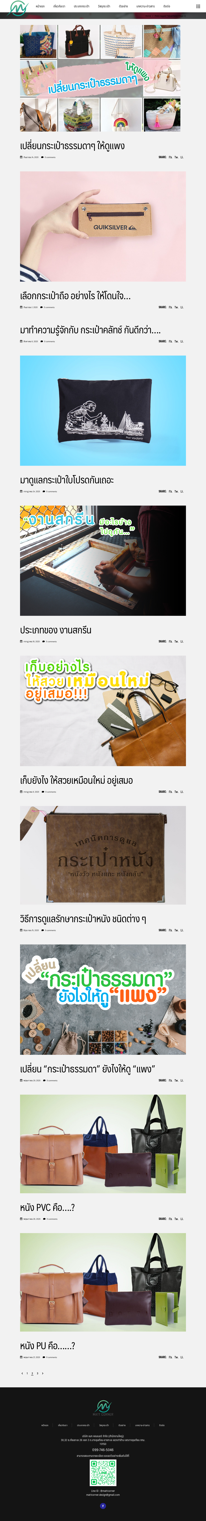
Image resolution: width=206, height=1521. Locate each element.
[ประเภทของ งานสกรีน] (103, 561)
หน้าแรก (44, 1425)
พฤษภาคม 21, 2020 (32, 1357)
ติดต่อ (162, 1425)
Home (148, 16)
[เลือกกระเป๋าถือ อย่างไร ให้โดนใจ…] (103, 226)
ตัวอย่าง (122, 1425)
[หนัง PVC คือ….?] (103, 1144)
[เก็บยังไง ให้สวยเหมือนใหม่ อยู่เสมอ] (103, 711)
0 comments (49, 157)
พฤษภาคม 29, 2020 (32, 1080)
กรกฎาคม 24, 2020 (32, 491)
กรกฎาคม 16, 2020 (32, 641)
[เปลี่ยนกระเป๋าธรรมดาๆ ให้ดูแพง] (100, 78)
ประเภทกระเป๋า (83, 1425)
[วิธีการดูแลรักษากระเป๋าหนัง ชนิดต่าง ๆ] (103, 855)
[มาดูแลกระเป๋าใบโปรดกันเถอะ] (103, 411)
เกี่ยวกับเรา (62, 1425)
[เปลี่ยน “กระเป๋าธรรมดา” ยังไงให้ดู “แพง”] (103, 999)
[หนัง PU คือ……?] (103, 1282)
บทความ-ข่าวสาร (142, 1425)
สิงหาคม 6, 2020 (31, 341)
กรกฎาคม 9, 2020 (31, 791)
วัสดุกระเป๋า (104, 1425)
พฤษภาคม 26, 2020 (32, 1219)
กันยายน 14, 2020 (31, 157)
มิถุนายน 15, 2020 (31, 930)
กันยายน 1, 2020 (31, 307)
